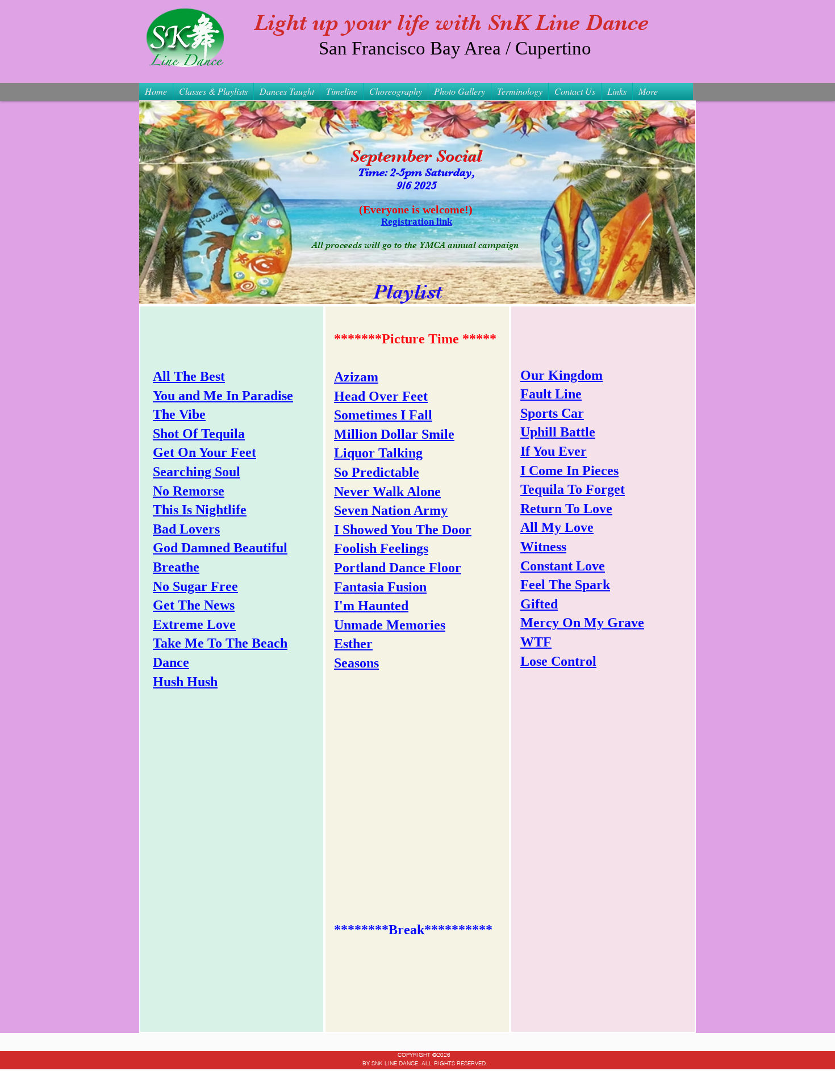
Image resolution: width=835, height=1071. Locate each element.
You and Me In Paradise (223, 395)
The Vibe (179, 414)
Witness (543, 546)
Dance (171, 662)
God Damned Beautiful (220, 547)
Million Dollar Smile (394, 434)
